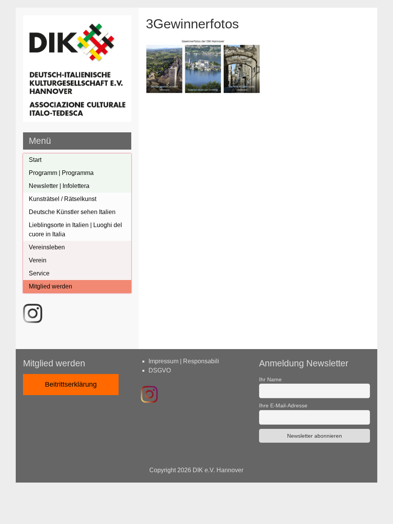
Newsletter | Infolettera (59, 186)
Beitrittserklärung (71, 384)
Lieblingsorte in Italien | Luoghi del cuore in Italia (75, 229)
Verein (37, 260)
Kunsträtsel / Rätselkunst (62, 199)
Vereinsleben (47, 247)
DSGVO (160, 370)
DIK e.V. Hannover (218, 470)
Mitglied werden (50, 286)
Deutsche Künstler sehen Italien (72, 212)
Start (35, 160)
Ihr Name (270, 379)
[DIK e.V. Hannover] (77, 120)
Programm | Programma (61, 173)
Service (39, 273)
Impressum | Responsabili (184, 361)
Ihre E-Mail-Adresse (283, 405)
